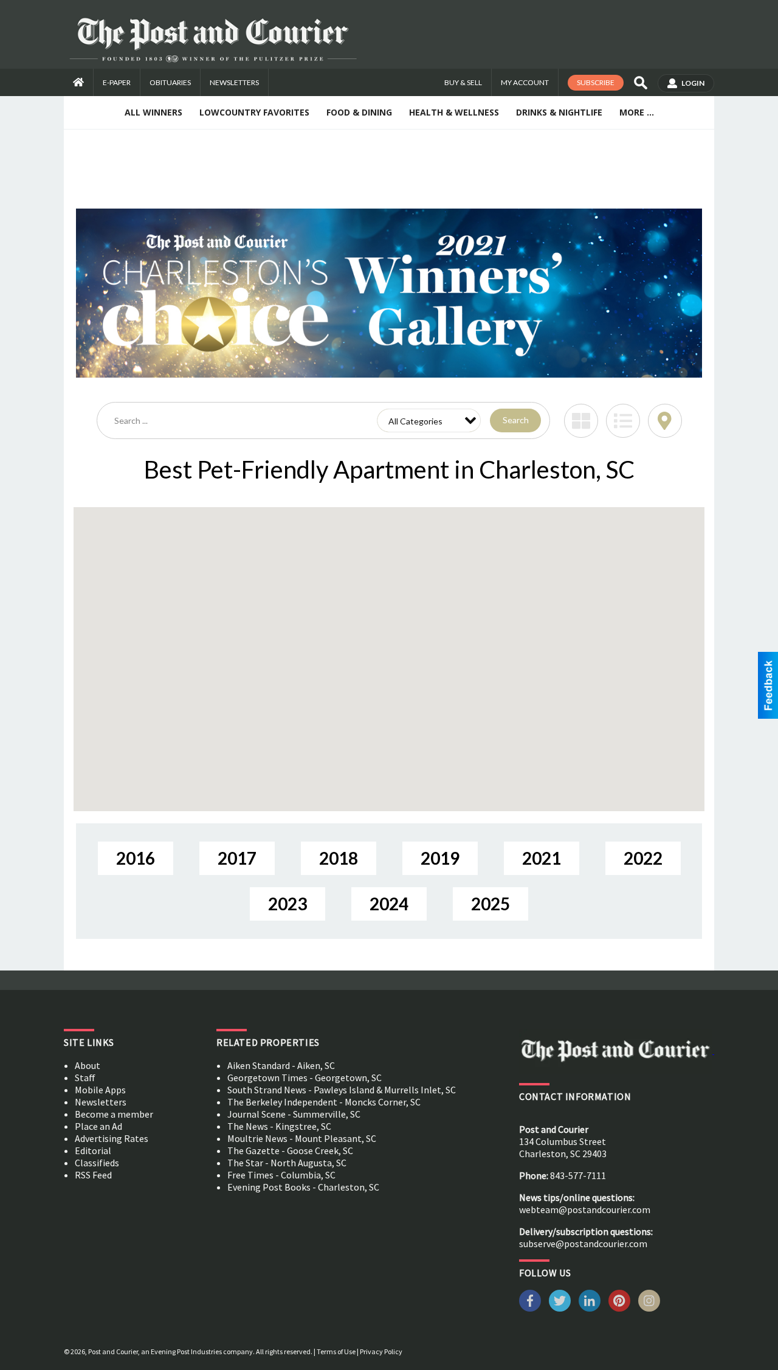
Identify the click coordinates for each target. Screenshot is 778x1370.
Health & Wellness (454, 112)
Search (516, 420)
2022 (643, 858)
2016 (135, 858)
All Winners (153, 112)
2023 (287, 903)
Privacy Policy (381, 1351)
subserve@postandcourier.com (583, 1243)
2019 (440, 858)
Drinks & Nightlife (559, 112)
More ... (636, 112)
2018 (338, 858)
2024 (389, 903)
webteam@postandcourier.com (584, 1209)
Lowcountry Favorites (254, 112)
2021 (541, 858)
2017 (237, 858)
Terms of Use (336, 1351)
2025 (490, 903)
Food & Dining (359, 112)
